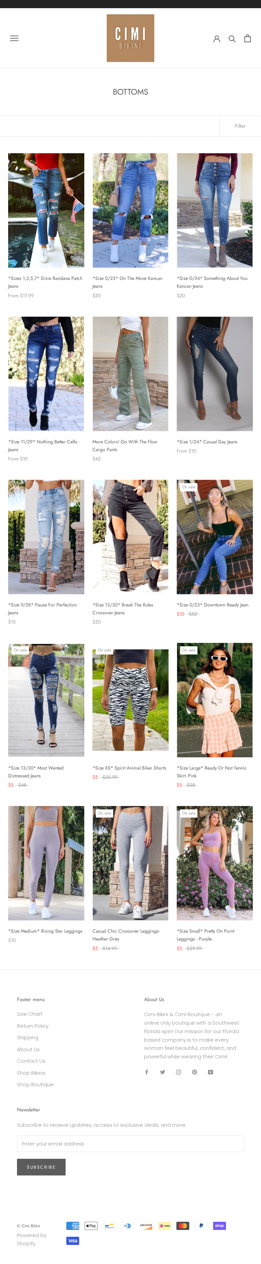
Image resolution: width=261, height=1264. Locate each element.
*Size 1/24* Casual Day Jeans (207, 441)
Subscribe (41, 1167)
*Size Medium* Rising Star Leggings (45, 931)
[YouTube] (210, 1072)
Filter (240, 126)
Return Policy (33, 1025)
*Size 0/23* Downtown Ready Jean (212, 604)
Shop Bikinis (31, 1072)
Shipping (27, 1037)
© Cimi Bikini (28, 1226)
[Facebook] (146, 1072)
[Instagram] (178, 1072)
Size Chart (29, 1013)
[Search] (232, 38)
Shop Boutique (35, 1084)
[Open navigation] (14, 38)
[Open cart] (247, 38)
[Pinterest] (194, 1072)
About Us (28, 1049)
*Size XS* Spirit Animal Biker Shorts (129, 767)
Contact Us (31, 1060)
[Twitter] (162, 1072)
